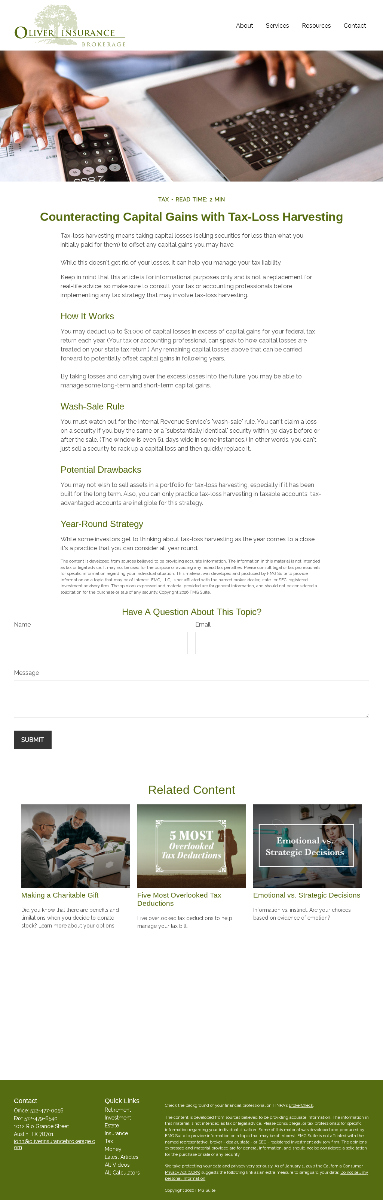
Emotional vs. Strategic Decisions (307, 895)
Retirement (118, 1110)
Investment (118, 1118)
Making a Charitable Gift (59, 895)
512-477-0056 (47, 1111)
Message (26, 672)
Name (22, 624)
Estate (112, 1126)
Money (113, 1149)
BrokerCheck (301, 1105)
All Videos (117, 1165)
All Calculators (122, 1173)
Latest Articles (121, 1157)
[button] (244, 25)
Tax (109, 1141)
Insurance (116, 1133)
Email (203, 624)
